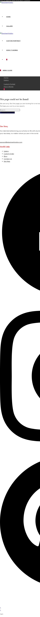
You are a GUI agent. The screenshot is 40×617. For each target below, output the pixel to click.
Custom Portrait (9, 84)
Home (6, 78)
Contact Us (8, 159)
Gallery (6, 80)
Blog (5, 156)
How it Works (8, 87)
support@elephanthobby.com (11, 142)
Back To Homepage (7, 112)
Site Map (7, 161)
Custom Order (9, 154)
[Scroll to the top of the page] (0, 605)
